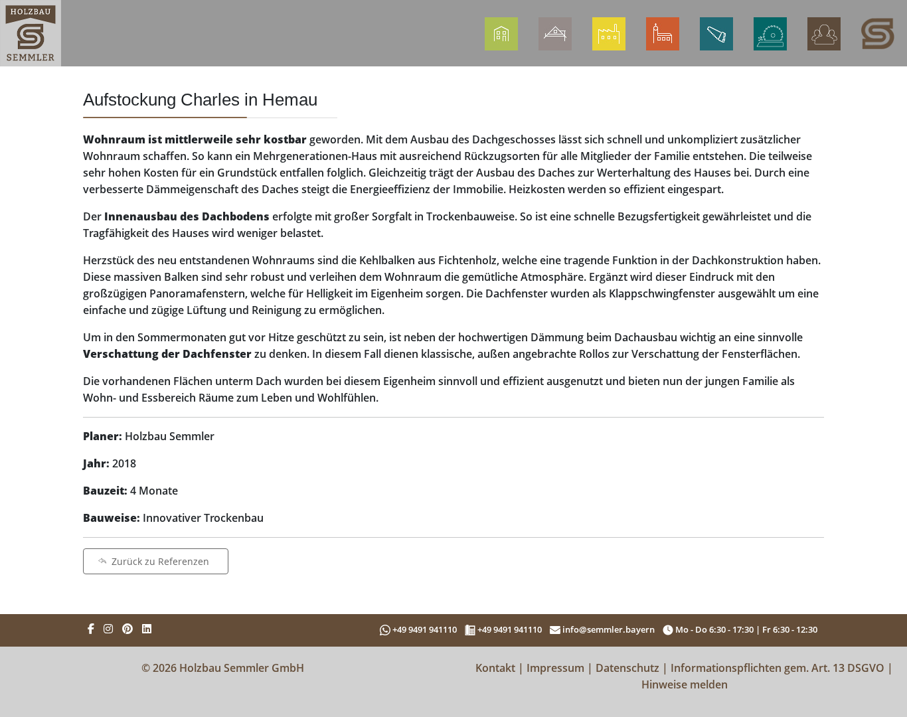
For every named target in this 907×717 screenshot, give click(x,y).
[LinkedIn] (146, 628)
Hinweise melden (684, 684)
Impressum (555, 668)
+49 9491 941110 (425, 629)
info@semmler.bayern (607, 629)
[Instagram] (108, 628)
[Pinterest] (127, 628)
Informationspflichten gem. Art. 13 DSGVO (777, 668)
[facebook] (91, 628)
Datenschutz (627, 668)
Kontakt (495, 668)
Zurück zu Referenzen (160, 561)
